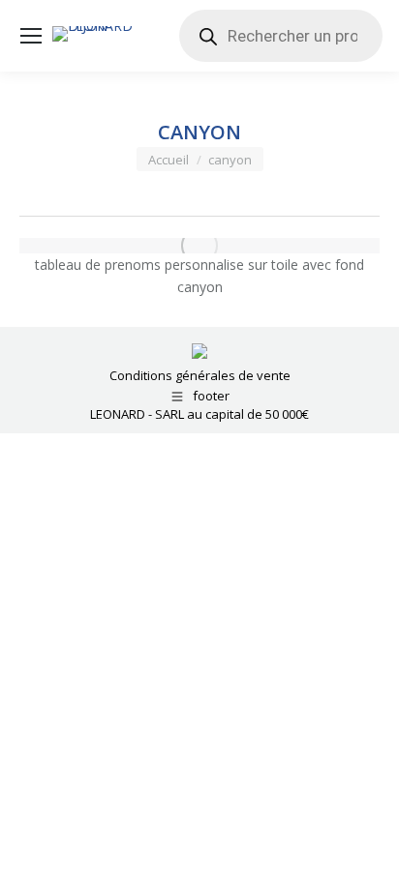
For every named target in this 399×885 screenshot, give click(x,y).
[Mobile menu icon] (31, 35)
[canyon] (199, 245)
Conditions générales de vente (200, 375)
